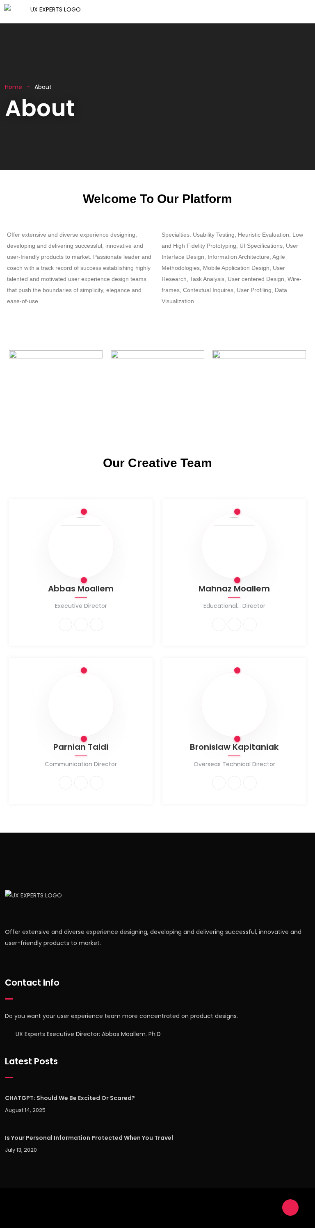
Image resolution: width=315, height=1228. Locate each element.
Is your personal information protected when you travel (89, 1138)
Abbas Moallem (81, 589)
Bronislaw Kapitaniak (234, 748)
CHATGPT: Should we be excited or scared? (70, 1098)
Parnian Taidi (80, 748)
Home (13, 87)
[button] (198, 11)
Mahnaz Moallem (234, 589)
